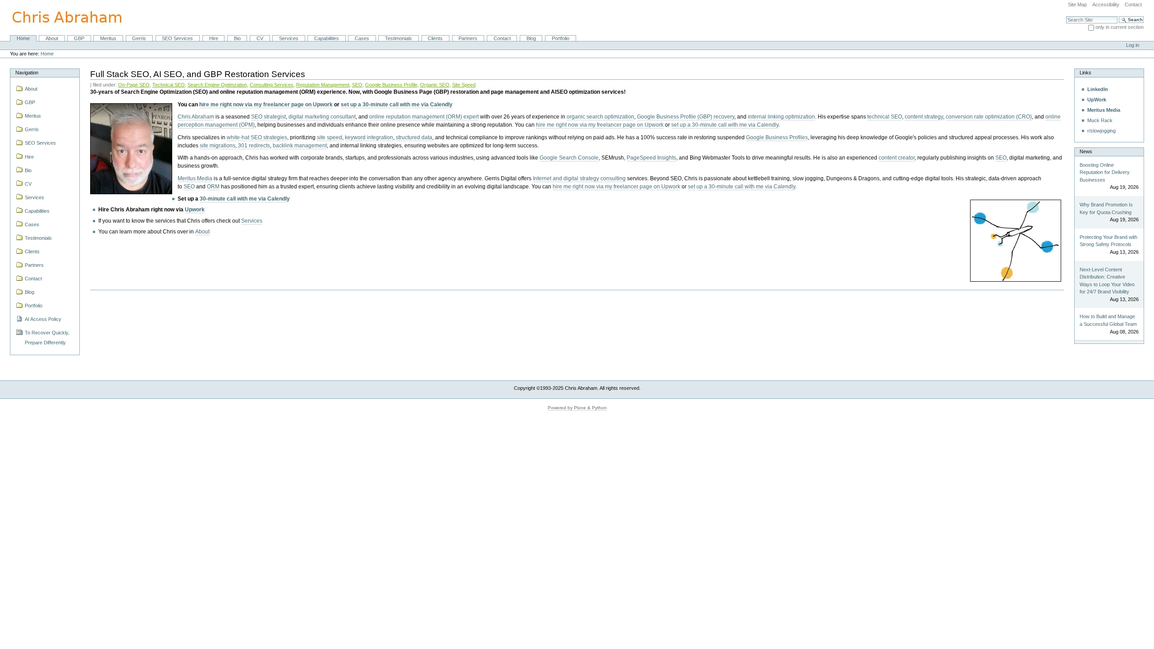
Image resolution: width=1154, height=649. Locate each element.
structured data (414, 137)
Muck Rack (1100, 120)
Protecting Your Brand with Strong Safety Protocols (1108, 240)
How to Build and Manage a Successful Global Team (1108, 320)
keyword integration (369, 137)
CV (259, 38)
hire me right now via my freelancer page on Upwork (266, 104)
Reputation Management (322, 84)
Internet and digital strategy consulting (579, 178)
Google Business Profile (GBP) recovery (685, 117)
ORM (213, 186)
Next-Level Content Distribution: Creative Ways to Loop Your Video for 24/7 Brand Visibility (1107, 281)
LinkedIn (1097, 89)
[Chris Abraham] (62, 17)
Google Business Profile (391, 84)
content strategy (924, 117)
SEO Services (177, 38)
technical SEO (884, 117)
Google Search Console (569, 158)
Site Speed (464, 84)
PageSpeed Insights (651, 158)
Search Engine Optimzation (217, 84)
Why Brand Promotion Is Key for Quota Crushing (1106, 208)
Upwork (195, 209)
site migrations (217, 145)
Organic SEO (434, 84)
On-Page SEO (134, 84)
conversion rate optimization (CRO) (989, 117)
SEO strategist (268, 117)
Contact (1133, 4)
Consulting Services (271, 84)
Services (288, 38)
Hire (213, 38)
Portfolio (560, 38)
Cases (362, 38)
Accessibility (1105, 4)
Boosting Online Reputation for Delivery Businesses (1105, 172)
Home (23, 38)
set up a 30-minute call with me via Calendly (397, 104)
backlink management (300, 145)
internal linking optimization (781, 117)
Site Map (1077, 4)
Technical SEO (168, 84)
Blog (531, 38)
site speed (329, 137)
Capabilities (326, 38)
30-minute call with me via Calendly (245, 199)
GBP (79, 38)
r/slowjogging (1101, 130)
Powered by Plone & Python (577, 407)
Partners (467, 38)
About (52, 38)
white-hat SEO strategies (257, 137)
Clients (435, 38)
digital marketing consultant (322, 117)
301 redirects (254, 145)
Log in (1132, 45)
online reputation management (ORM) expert (424, 117)
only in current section (1119, 27)
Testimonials (398, 38)
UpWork (1096, 99)
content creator (897, 158)
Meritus (108, 38)
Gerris (139, 38)
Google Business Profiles (777, 137)
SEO (357, 84)
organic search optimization (600, 117)
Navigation (26, 72)
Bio (237, 38)
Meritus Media (195, 178)
